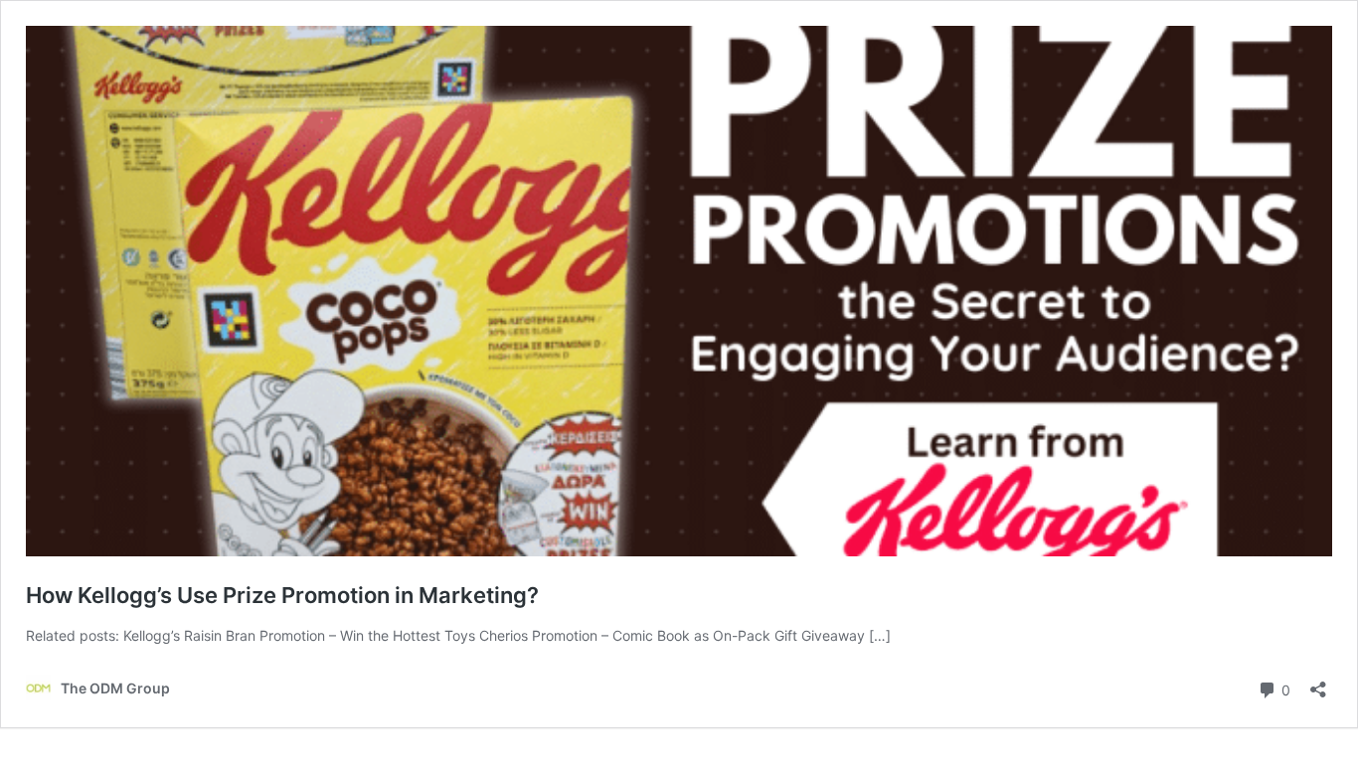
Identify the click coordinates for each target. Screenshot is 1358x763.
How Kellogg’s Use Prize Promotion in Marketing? (282, 595)
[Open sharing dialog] (1318, 683)
